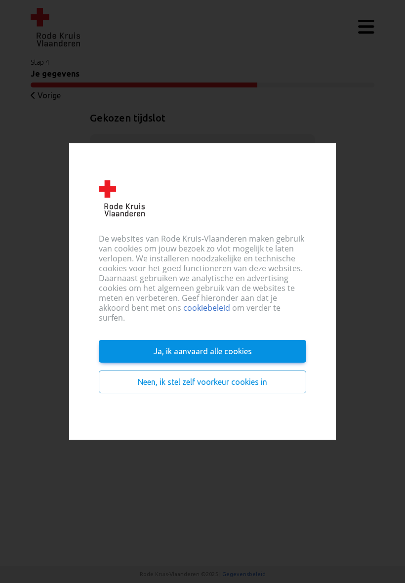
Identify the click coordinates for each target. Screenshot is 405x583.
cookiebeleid (206, 307)
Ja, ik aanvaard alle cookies (203, 351)
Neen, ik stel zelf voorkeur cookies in (202, 381)
